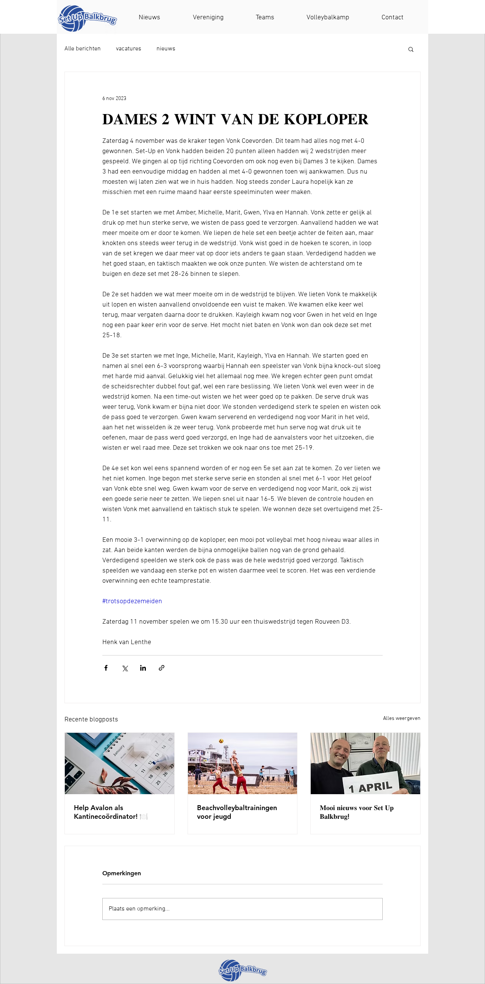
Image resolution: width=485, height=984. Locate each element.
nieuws (165, 49)
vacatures (128, 49)
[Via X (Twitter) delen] (124, 667)
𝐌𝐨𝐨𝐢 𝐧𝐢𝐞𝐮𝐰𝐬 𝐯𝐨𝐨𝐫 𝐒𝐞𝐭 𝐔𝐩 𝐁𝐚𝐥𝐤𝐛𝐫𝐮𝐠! (357, 812)
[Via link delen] (161, 667)
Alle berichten (82, 49)
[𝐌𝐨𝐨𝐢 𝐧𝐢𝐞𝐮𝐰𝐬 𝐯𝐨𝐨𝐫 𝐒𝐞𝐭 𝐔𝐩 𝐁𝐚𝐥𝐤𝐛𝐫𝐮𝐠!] (365, 763)
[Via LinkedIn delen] (143, 667)
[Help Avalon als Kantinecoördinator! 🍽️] (119, 763)
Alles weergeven (402, 718)
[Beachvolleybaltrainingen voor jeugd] (242, 763)
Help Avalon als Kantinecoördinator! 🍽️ (111, 812)
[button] (411, 49)
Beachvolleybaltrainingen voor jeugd (237, 812)
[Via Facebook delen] (106, 667)
